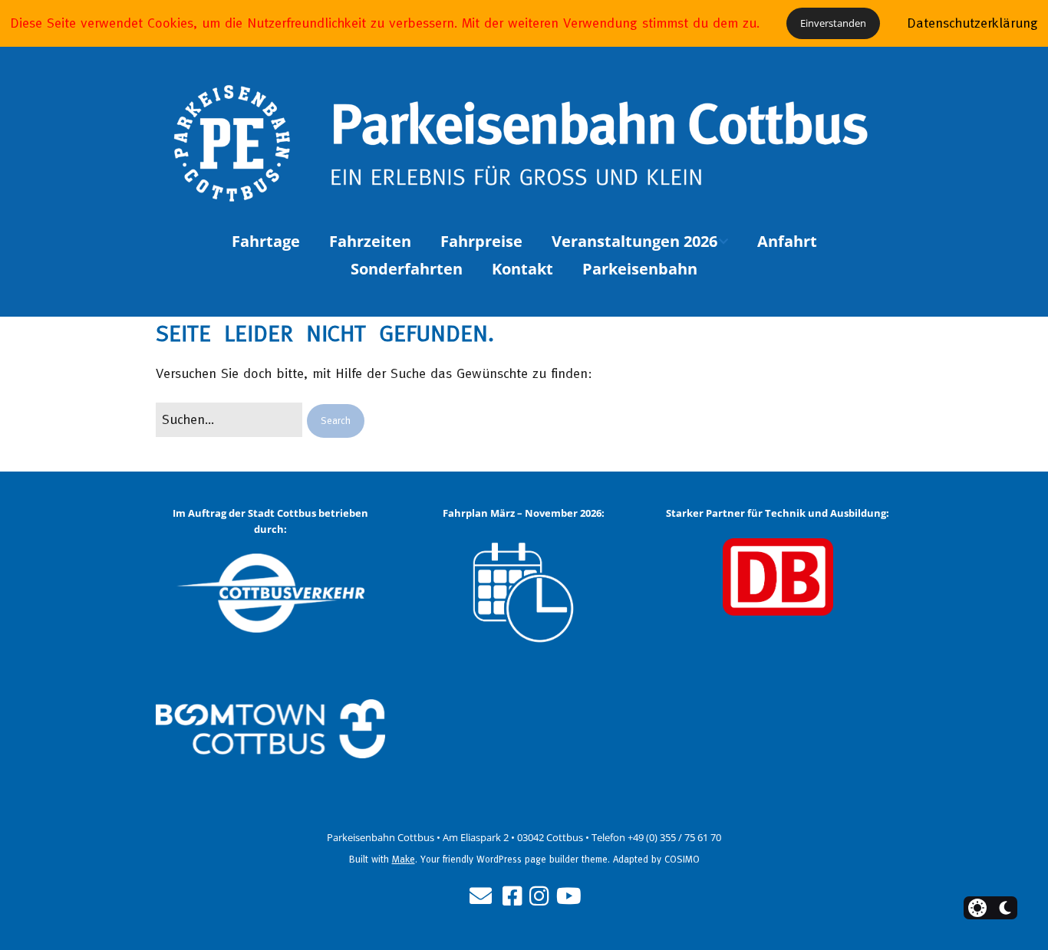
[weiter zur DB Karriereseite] (777, 577)
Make (403, 859)
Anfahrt (787, 241)
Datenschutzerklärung (972, 23)
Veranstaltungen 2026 (634, 241)
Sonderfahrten (407, 268)
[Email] (480, 896)
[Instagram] (539, 896)
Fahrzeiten (370, 241)
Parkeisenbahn (639, 268)
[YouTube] (569, 896)
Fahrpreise (481, 241)
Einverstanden (833, 23)
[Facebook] (512, 896)
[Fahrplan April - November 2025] (524, 593)
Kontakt (522, 268)
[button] (335, 420)
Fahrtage (266, 241)
